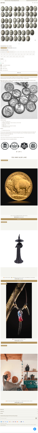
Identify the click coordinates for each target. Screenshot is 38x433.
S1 (15, 51)
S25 (13, 56)
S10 (4, 54)
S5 (26, 51)
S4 (23, 51)
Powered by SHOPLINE (3, 425)
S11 (7, 54)
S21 (1, 56)
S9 (1, 54)
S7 (31, 51)
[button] (37, 3)
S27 (20, 56)
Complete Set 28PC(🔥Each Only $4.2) (7, 51)
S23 (7, 56)
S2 (18, 51)
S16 (21, 54)
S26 (17, 56)
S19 (30, 54)
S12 (10, 54)
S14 (15, 54)
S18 (27, 54)
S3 (20, 51)
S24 (10, 56)
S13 (13, 54)
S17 (24, 54)
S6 (28, 51)
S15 (18, 54)
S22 (4, 56)
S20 (33, 54)
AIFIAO (3, 423)
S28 (23, 56)
